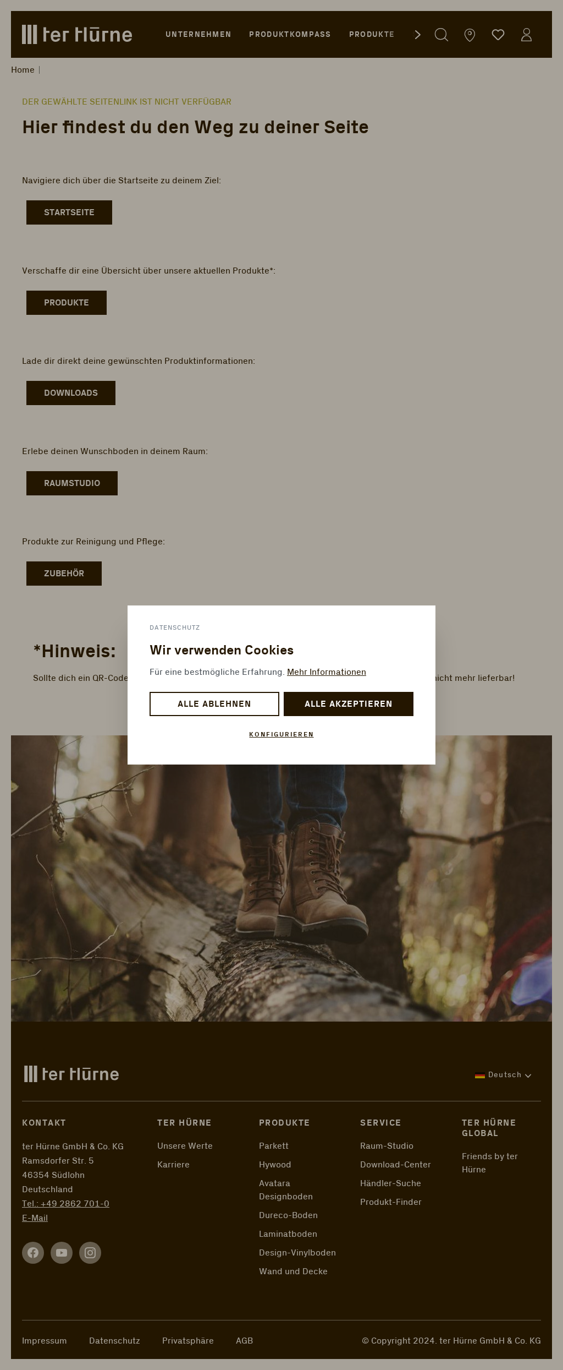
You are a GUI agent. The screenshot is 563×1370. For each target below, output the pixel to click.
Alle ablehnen (214, 704)
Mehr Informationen (326, 672)
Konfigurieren (281, 734)
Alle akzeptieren (349, 704)
